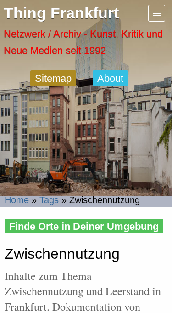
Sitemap (53, 78)
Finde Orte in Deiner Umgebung (84, 226)
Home (17, 200)
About (110, 78)
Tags (49, 200)
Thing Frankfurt (61, 13)
